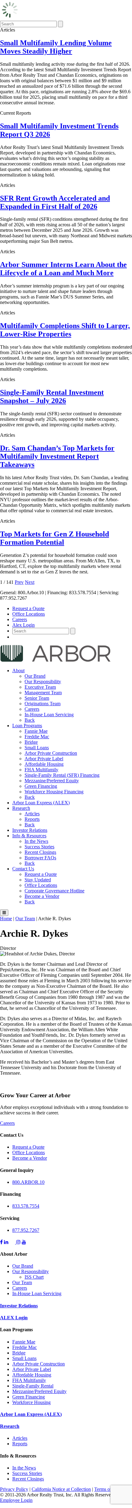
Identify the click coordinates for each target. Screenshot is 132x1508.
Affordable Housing (44, 764)
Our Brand (35, 676)
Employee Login (16, 1500)
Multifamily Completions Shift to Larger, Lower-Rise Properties (65, 330)
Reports (32, 819)
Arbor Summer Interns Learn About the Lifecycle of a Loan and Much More (63, 269)
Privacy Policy (14, 1489)
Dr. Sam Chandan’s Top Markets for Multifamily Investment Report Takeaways (57, 456)
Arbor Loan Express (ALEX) (41, 802)
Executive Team (40, 687)
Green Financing (41, 786)
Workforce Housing (31, 1402)
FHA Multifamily (41, 769)
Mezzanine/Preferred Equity (52, 780)
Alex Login (23, 625)
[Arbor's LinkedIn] (6, 1242)
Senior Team (37, 698)
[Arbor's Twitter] (13, 1242)
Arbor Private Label (44, 758)
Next (29, 582)
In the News (36, 841)
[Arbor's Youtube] (24, 1242)
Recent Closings (40, 852)
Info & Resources (29, 835)
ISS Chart (34, 1277)
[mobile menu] (4, 913)
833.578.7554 (25, 1206)
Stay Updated (38, 879)
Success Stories (39, 846)
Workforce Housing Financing (54, 791)
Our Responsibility (43, 681)
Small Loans (37, 747)
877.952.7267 (25, 1230)
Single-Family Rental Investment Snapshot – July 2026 (52, 396)
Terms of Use (107, 1489)
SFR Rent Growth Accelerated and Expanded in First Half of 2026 (55, 202)
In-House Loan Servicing (49, 714)
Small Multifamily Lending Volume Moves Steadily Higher (56, 47)
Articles (32, 813)
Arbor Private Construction (51, 753)
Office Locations (28, 614)
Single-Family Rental (32, 1385)
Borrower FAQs (40, 857)
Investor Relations (29, 830)
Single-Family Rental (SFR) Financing (62, 775)
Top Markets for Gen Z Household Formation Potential (54, 538)
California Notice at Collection (61, 1489)
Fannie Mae (36, 731)
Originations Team (42, 703)
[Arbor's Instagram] (18, 1242)
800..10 (28, 1182)
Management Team (43, 692)
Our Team (22, 1282)
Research (21, 808)
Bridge (31, 742)
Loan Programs (27, 725)
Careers (19, 619)
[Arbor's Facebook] (1, 1242)
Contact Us (23, 868)
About (18, 670)
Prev (19, 582)
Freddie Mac (37, 736)
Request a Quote (28, 608)
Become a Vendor (42, 896)
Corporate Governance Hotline (54, 890)
